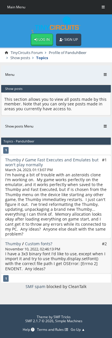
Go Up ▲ (78, 330)
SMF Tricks (62, 316)
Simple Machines (68, 320)
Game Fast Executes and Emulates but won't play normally (52, 162)
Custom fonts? (38, 243)
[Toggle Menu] (103, 7)
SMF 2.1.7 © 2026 (39, 320)
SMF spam (35, 286)
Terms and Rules (51, 330)
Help (27, 330)
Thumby (13, 160)
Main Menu (16, 7)
